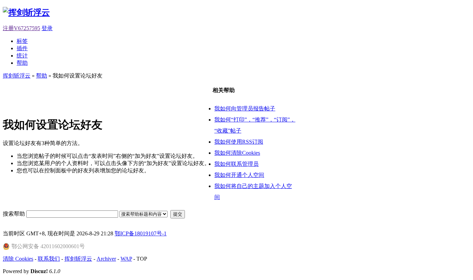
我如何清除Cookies (237, 153)
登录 (47, 28)
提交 (177, 214)
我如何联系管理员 (236, 164)
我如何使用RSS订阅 (238, 142)
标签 (22, 41)
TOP (141, 259)
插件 (22, 48)
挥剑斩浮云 (16, 76)
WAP (126, 259)
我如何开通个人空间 (239, 175)
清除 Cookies (18, 259)
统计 (22, 55)
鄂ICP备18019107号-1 (141, 233)
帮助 (22, 63)
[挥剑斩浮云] (26, 12)
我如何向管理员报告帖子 (244, 108)
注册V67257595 (21, 28)
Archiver (106, 259)
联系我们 (49, 259)
